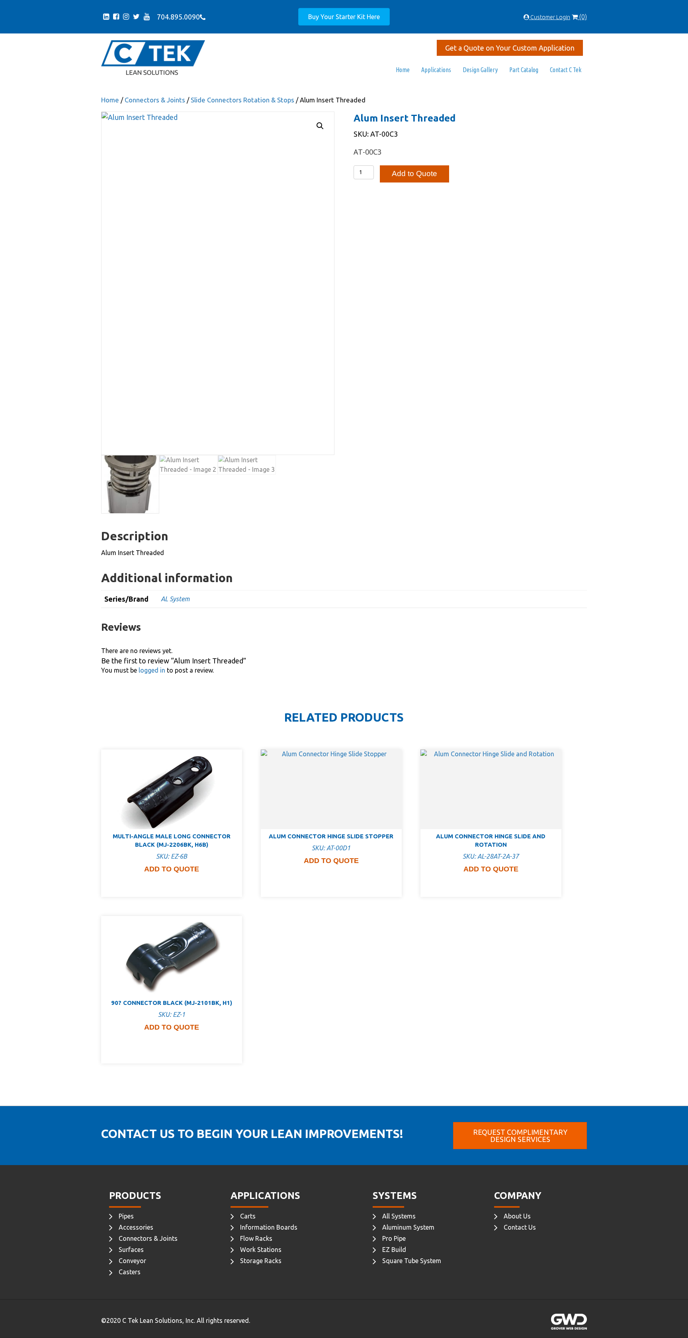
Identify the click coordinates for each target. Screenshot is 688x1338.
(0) (582, 16)
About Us (517, 1216)
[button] (320, 126)
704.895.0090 (177, 17)
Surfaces (131, 1249)
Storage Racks (260, 1260)
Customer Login (549, 17)
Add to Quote (414, 173)
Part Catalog (523, 69)
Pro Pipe (394, 1238)
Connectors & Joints (155, 100)
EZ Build (394, 1249)
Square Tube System (411, 1260)
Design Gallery (480, 69)
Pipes (126, 1216)
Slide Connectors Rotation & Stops (242, 100)
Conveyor (132, 1260)
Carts (248, 1216)
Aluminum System (408, 1227)
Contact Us (520, 1227)
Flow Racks (256, 1238)
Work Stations (260, 1249)
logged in (152, 670)
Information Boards (268, 1227)
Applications (436, 69)
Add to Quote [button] (171, 869)
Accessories (136, 1227)
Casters (130, 1271)
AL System (175, 598)
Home (403, 69)
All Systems (399, 1216)
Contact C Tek (565, 69)
